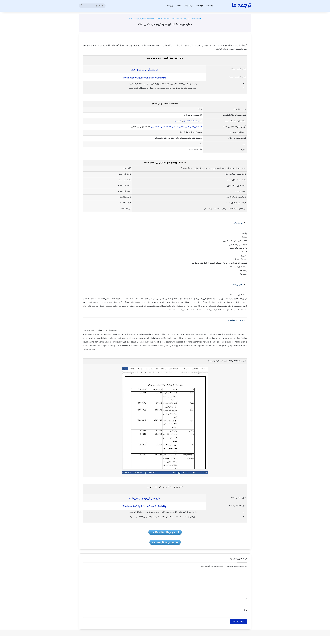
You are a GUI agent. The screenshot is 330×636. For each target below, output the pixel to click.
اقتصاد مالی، (165, 126)
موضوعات (199, 5)
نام (246, 599)
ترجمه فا (210, 5)
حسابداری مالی (196, 126)
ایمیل (245, 610)
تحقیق (178, 5)
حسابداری (177, 121)
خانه (197, 18)
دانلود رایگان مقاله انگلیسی (163, 532)
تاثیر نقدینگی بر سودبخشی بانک (144, 499)
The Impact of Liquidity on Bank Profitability (144, 78)
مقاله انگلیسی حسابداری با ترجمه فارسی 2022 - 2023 (178, 18)
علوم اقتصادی (189, 121)
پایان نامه (170, 5)
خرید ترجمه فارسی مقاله (163, 542)
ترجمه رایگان (188, 5)
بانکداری (174, 126)
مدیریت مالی (184, 126)
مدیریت (199, 121)
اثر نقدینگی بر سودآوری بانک (144, 70)
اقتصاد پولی (155, 126)
